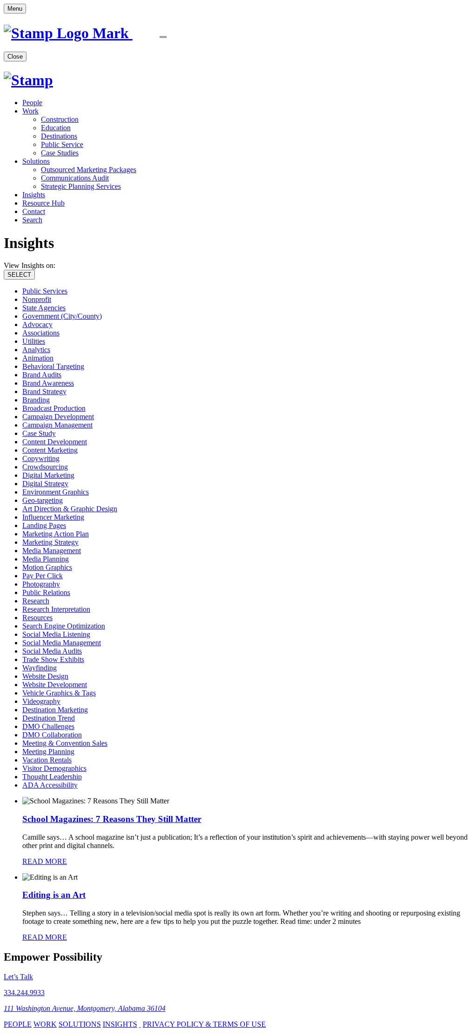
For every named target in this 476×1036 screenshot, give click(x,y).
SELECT (19, 274)
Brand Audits (41, 375)
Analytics (36, 350)
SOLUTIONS (80, 1024)
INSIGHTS (120, 1024)
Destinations (59, 136)
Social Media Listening (56, 634)
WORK (45, 1024)
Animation (37, 358)
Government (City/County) (62, 316)
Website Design (45, 676)
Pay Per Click (42, 576)
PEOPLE (18, 1024)
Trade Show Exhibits (53, 659)
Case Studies (60, 153)
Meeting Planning (48, 751)
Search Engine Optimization (63, 626)
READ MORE (44, 861)
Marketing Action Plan (55, 534)
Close (15, 56)
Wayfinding (39, 668)
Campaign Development (58, 417)
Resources (37, 618)
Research (35, 601)
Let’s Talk (18, 977)
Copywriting (41, 458)
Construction (60, 119)
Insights (33, 195)
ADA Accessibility (50, 785)
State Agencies (44, 308)
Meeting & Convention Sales (64, 743)
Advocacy (37, 324)
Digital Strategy (45, 484)
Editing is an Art (54, 895)
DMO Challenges (48, 726)
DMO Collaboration (52, 735)
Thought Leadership (52, 777)
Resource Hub (43, 203)
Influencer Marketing (53, 517)
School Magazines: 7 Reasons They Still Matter (111, 819)
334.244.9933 (24, 992)
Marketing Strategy (50, 542)
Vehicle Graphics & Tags (59, 693)
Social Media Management (61, 643)
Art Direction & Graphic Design (69, 509)
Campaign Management (57, 425)
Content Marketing (50, 450)
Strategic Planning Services (81, 186)
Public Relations (46, 592)
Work (30, 111)
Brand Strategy (44, 391)
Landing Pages (44, 525)
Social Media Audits (52, 651)
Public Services (44, 291)
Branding (36, 400)
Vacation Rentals (47, 760)
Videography (41, 701)
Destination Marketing (55, 710)
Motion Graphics (47, 567)
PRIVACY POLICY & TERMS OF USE (204, 1024)
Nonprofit (36, 299)
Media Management (51, 551)
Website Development (54, 684)
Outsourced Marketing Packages (88, 170)
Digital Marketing (48, 475)
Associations (41, 333)
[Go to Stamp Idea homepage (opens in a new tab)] (101, 33)
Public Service (62, 144)
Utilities (33, 341)
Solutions (36, 161)
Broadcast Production (54, 408)
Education (56, 128)
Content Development (54, 442)
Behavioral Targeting (53, 366)
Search (32, 220)
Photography (41, 584)
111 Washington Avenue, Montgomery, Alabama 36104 (84, 1008)
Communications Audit (75, 178)
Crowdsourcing (45, 467)
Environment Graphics (55, 492)
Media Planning (45, 559)
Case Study (39, 433)
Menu (14, 8)
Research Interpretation (56, 609)
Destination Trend (48, 718)
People (32, 103)
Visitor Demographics (54, 768)
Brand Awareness (48, 383)
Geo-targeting (42, 500)
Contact (33, 211)
